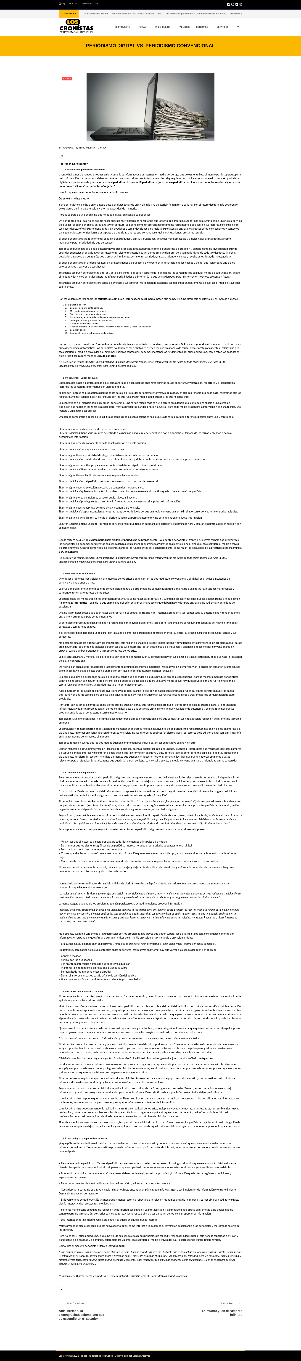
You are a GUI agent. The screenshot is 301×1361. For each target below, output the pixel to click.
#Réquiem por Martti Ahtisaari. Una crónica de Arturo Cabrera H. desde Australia (224, 13)
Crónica (67, 79)
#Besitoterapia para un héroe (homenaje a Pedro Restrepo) (149, 13)
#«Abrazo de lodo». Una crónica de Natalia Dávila (90, 13)
